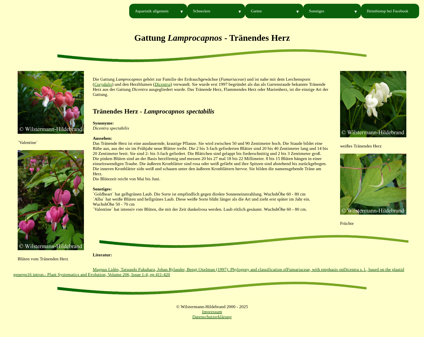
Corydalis (103, 84)
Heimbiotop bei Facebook (387, 11)
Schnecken (201, 11)
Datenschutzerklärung (212, 316)
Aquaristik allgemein (151, 11)
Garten (256, 11)
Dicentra (162, 84)
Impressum (212, 311)
